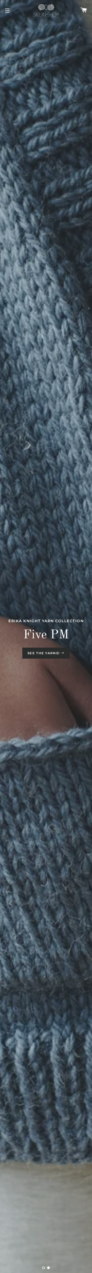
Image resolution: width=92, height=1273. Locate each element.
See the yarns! (44, 653)
